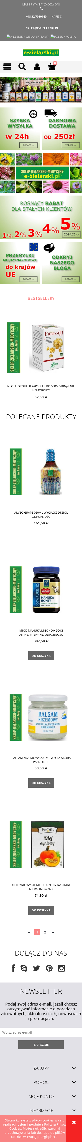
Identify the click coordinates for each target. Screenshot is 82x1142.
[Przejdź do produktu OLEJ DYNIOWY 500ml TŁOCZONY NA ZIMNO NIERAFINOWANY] (41, 844)
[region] (41, 90)
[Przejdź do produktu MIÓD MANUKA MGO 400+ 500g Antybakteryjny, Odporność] (41, 590)
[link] (41, 90)
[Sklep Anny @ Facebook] (13, 970)
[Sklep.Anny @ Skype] (23, 970)
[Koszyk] (51, 66)
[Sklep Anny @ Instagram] (61, 970)
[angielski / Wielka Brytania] (27, 36)
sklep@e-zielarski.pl (42, 28)
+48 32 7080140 (36, 16)
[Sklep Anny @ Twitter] (36, 970)
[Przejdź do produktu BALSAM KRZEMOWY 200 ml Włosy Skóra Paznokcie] (41, 717)
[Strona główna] (41, 51)
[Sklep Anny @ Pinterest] (49, 970)
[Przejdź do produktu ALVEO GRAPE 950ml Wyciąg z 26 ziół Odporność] (41, 472)
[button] (7, 67)
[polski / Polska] (63, 36)
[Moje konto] (37, 66)
